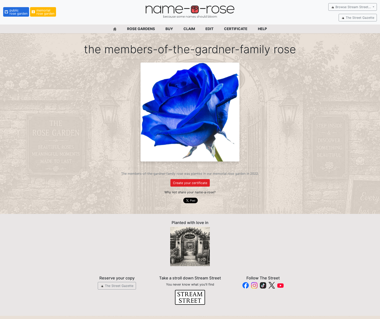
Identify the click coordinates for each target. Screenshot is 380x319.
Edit (209, 29)
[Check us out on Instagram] (254, 285)
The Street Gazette (359, 18)
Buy (169, 29)
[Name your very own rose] (190, 246)
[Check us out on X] (272, 285)
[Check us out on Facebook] (245, 285)
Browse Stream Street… (353, 7)
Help (262, 29)
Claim (189, 29)
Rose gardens (141, 29)
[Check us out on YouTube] (280, 285)
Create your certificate (190, 183)
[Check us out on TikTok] (263, 285)
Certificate (235, 29)
